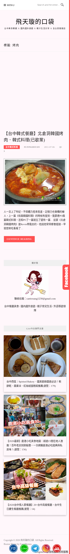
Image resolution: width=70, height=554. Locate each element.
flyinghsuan (32, 147)
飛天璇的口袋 (35, 21)
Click (66, 277)
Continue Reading (19, 239)
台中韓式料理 (12, 147)
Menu (11, 5)
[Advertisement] (35, 95)
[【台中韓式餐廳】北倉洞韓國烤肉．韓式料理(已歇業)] (35, 181)
